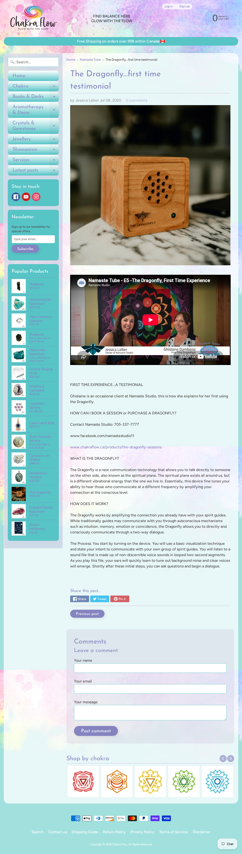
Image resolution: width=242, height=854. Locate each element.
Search (37, 832)
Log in (168, 6)
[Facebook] (16, 197)
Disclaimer (202, 832)
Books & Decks (36, 98)
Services (36, 161)
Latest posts (36, 172)
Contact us (57, 832)
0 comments (136, 100)
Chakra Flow (119, 844)
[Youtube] (26, 197)
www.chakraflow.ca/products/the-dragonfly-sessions (116, 447)
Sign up (184, 6)
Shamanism (36, 151)
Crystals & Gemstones (36, 126)
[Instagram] (36, 197)
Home (19, 75)
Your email (83, 681)
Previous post (87, 614)
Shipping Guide (85, 832)
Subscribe (25, 249)
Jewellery (36, 140)
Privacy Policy (142, 832)
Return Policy (114, 832)
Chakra (36, 87)
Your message (86, 702)
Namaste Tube (90, 59)
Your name (83, 660)
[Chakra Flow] (33, 18)
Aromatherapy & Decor (36, 110)
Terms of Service (173, 832)
